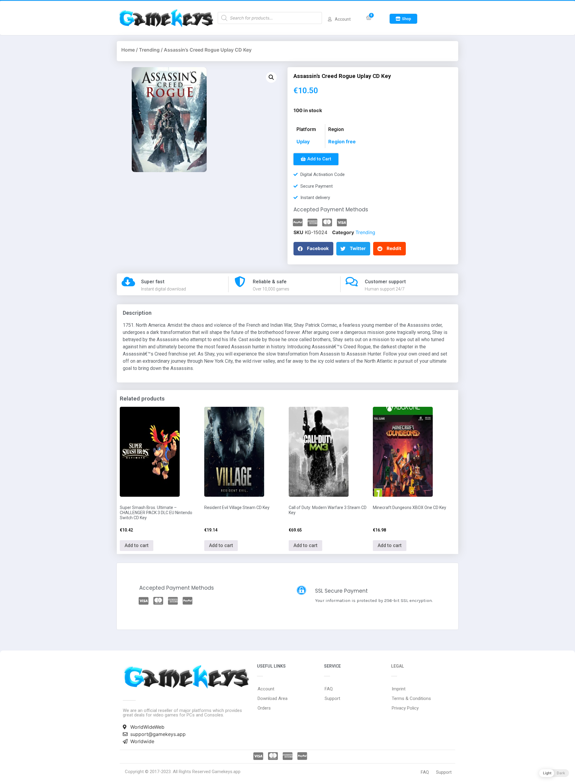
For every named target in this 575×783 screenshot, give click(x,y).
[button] (403, 19)
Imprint (398, 689)
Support (332, 698)
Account (266, 689)
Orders (264, 708)
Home (128, 50)
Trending (149, 50)
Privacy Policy (405, 708)
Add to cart (137, 545)
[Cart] (369, 17)
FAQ (329, 689)
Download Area (273, 698)
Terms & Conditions (411, 698)
